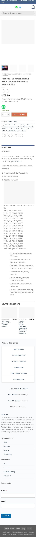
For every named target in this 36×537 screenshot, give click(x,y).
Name (4, 491)
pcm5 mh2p (19, 127)
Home (4, 74)
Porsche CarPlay (12, 121)
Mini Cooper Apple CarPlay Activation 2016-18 (6, 323)
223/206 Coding (9, 472)
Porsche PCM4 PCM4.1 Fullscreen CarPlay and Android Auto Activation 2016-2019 (23, 327)
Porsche (25, 127)
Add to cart (19, 114)
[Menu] (3, 7)
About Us (4, 414)
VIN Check (7, 476)
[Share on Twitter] (10, 135)
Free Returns (12, 395)
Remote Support (22, 388)
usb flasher (23, 131)
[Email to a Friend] (14, 135)
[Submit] (32, 13)
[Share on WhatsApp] (3, 135)
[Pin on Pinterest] (17, 135)
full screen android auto (8, 127)
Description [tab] (6, 147)
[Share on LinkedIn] (21, 135)
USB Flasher (16, 161)
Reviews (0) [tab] (6, 151)
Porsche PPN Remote (12, 131)
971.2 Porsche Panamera (12, 125)
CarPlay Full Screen (26, 125)
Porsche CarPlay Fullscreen (19, 129)
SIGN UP (5, 516)
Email (3, 501)
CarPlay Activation (15, 74)
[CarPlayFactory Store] (18, 7)
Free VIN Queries (14, 401)
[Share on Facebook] (7, 135)
